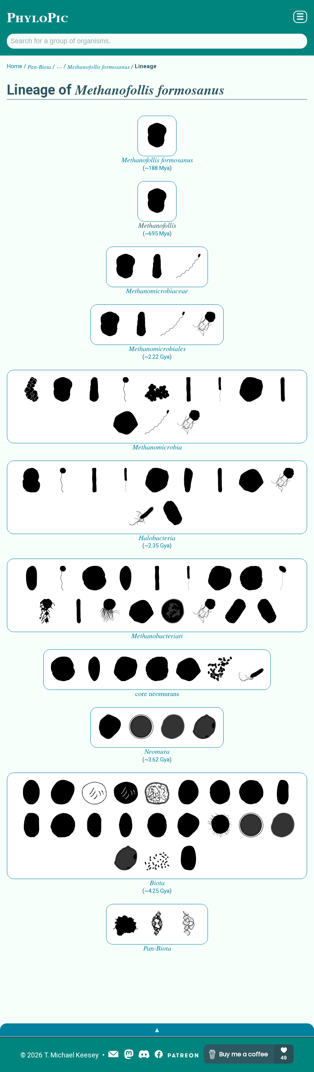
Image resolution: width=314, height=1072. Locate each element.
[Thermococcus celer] (172, 612)
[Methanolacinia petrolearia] (157, 267)
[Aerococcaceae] (63, 793)
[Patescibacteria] (125, 826)
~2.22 (157, 356)
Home (14, 66)
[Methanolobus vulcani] (157, 390)
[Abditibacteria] (188, 793)
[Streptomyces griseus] (220, 793)
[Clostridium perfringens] (31, 826)
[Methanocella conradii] (220, 390)
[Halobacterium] (172, 514)
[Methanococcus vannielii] (204, 325)
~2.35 (157, 545)
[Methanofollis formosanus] (157, 136)
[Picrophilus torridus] (251, 579)
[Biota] (94, 793)
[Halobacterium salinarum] (141, 514)
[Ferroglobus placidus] (282, 579)
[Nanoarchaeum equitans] (110, 727)
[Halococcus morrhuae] (31, 481)
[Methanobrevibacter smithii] (125, 579)
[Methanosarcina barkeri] (251, 390)
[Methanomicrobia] (31, 390)
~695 (157, 233)
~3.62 (157, 759)
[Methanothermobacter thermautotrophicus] (31, 579)
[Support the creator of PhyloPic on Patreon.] (183, 1055)
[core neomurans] (251, 670)
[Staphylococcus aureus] (251, 793)
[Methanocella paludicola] (282, 390)
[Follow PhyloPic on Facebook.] (159, 1055)
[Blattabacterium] (31, 793)
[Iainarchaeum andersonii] (204, 727)
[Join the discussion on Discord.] (144, 1055)
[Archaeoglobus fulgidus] (110, 612)
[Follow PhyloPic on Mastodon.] (129, 1055)
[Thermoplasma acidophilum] (47, 612)
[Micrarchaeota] (141, 727)
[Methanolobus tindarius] (125, 390)
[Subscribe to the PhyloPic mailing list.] (113, 1055)
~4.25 (157, 890)
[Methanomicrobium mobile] (188, 267)
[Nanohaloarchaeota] (172, 727)
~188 (157, 168)
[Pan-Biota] (125, 924)
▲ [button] (157, 1030)
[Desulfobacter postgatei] (157, 859)
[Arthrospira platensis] (282, 793)
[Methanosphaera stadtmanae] (94, 579)
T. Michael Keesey (71, 1055)
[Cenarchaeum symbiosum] (220, 670)
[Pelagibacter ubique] (94, 826)
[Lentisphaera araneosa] (63, 826)
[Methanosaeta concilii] (188, 390)
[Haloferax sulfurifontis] (188, 481)
